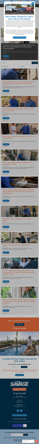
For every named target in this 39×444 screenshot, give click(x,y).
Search (35, 62)
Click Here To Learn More (19, 37)
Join (26, 434)
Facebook (17, 410)
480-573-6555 (20, 328)
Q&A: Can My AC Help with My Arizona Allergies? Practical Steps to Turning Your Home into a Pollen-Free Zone (19, 301)
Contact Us (19, 324)
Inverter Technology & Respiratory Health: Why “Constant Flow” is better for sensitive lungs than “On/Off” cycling (19, 272)
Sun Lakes (17, 372)
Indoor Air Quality (6, 58)
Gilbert (33, 369)
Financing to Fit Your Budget (19, 418)
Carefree (17, 369)
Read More (6, 56)
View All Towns (19, 375)
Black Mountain (11, 369)
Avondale (4, 369)
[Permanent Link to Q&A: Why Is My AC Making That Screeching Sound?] (19, 211)
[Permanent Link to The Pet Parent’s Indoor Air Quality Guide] (19, 237)
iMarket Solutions (19, 439)
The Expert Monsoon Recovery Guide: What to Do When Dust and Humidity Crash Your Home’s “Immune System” (19, 46)
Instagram (21, 410)
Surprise (22, 372)
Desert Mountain (28, 369)
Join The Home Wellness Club (19, 415)
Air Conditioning (5, 120)
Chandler (21, 369)
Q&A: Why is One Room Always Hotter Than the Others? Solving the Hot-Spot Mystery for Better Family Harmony (19, 191)
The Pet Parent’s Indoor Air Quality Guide (16, 245)
